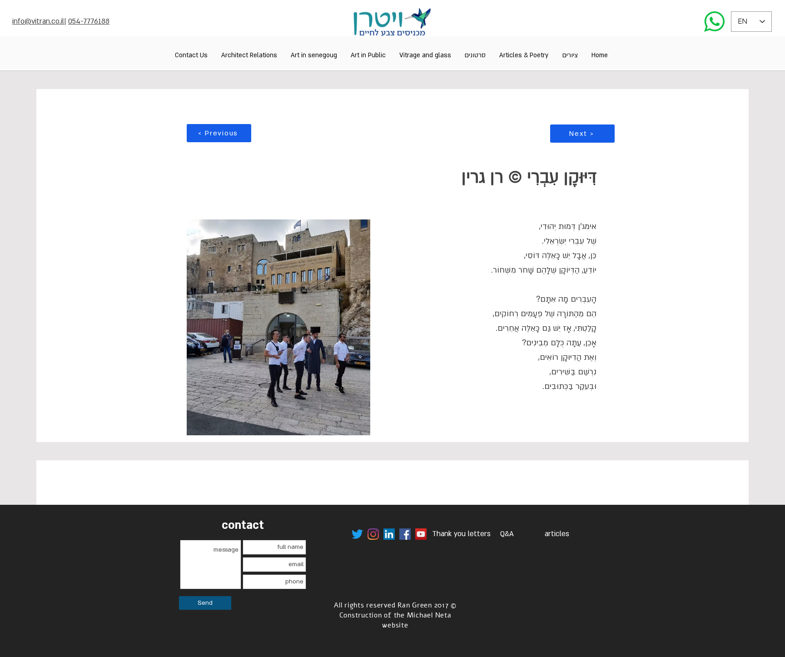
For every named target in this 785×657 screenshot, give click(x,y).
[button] (570, 55)
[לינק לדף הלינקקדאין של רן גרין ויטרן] (389, 534)
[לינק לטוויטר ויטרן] (357, 534)
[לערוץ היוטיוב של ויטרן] (421, 534)
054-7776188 (88, 21)
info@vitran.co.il (38, 21)
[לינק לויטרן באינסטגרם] (373, 534)
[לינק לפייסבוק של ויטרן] (405, 534)
